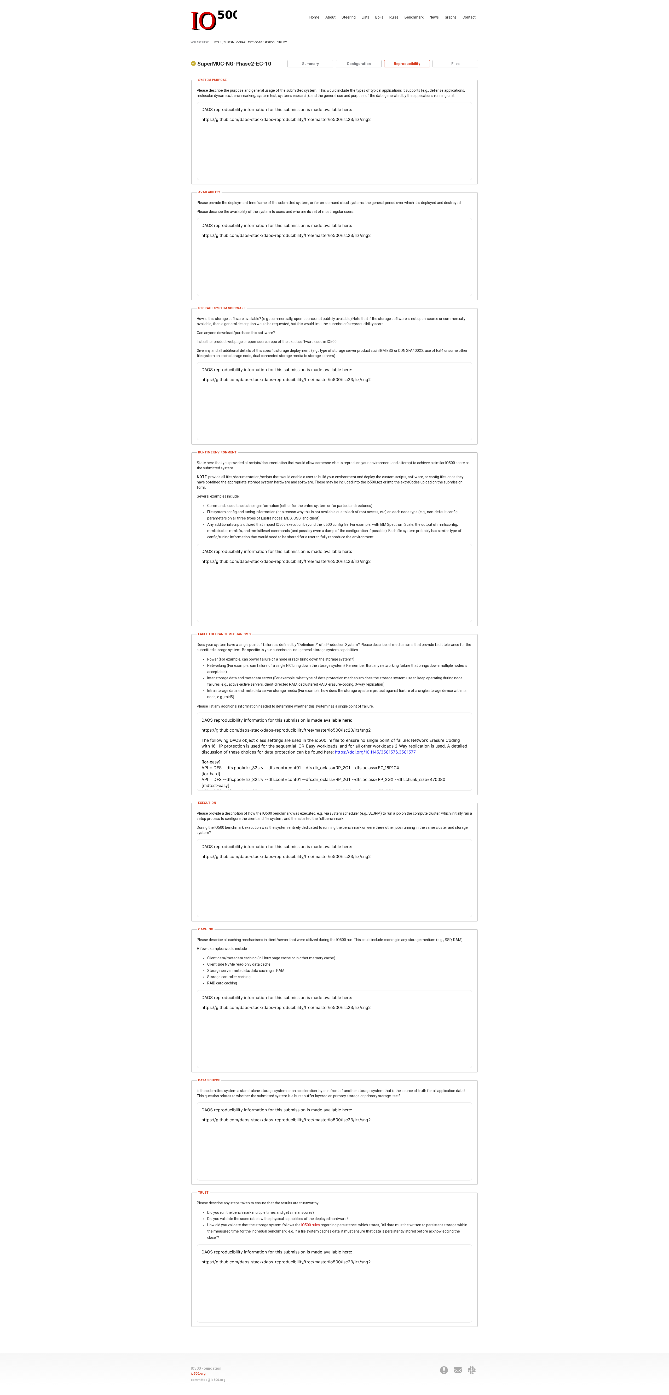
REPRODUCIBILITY (275, 42)
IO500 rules (310, 1225)
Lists (365, 17)
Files (455, 64)
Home (314, 17)
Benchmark (414, 17)
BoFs (379, 17)
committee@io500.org (208, 1380)
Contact (469, 17)
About (330, 17)
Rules (394, 17)
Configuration (359, 64)
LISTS (216, 42)
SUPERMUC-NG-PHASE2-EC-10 (243, 42)
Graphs (451, 17)
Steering (349, 17)
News (434, 17)
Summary (310, 64)
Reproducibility (407, 64)
